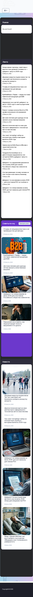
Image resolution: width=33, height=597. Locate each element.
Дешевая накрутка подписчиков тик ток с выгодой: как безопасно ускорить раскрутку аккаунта (16, 79)
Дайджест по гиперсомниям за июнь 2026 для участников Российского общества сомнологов (16, 295)
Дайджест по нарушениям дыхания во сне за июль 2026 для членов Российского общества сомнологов (15, 164)
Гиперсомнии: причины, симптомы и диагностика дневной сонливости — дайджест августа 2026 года (15, 69)
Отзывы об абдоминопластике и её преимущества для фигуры (16, 230)
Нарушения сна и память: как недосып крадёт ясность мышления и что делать (14, 323)
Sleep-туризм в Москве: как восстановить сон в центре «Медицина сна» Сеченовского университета (15, 539)
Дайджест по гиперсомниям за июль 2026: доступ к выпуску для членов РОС (15, 459)
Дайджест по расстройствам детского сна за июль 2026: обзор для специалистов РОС (15, 499)
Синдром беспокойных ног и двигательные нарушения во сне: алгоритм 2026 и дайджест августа (14, 155)
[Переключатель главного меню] (5, 10)
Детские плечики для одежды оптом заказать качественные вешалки (14, 267)
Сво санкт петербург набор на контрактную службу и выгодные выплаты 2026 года (13, 137)
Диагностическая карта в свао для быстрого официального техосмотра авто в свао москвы (15, 127)
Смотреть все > (24, 223)
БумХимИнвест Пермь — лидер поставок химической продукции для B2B (15, 257)
